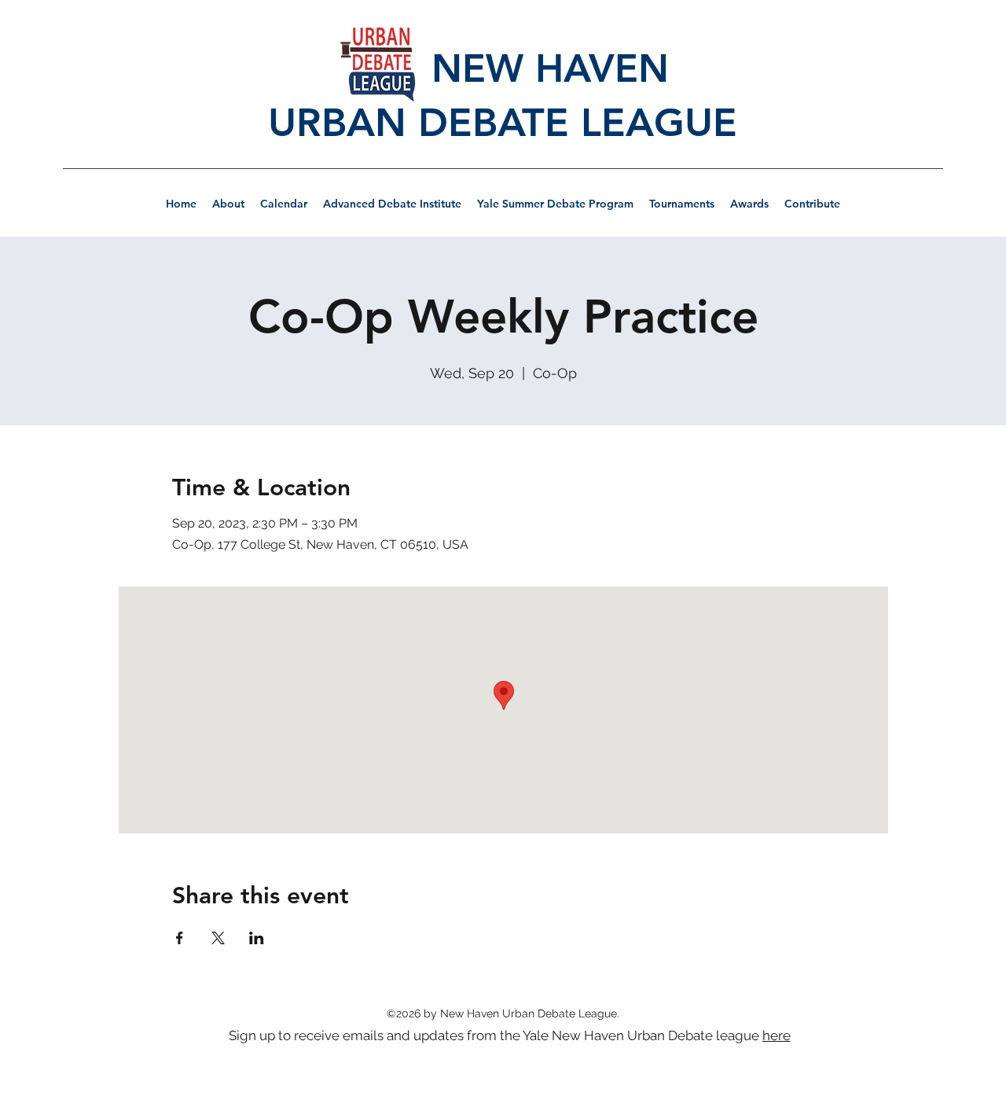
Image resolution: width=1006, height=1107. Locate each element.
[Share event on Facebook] (179, 938)
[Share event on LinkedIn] (256, 938)
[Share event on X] (218, 938)
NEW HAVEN (503, 68)
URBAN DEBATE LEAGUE (502, 122)
